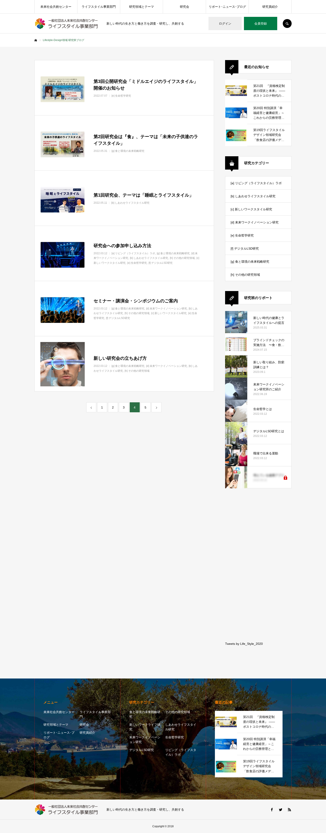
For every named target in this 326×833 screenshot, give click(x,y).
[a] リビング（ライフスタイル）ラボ (256, 183)
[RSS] (289, 809)
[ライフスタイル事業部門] (67, 23)
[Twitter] (280, 809)
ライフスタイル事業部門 (99, 6)
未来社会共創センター (55, 6)
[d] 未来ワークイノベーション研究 (255, 222)
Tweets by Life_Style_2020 (244, 643)
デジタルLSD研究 (141, 750)
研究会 (184, 6)
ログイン (225, 23)
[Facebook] (271, 809)
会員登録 (260, 23)
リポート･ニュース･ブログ (227, 6)
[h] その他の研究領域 (245, 274)
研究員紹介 (270, 6)
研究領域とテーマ (141, 6)
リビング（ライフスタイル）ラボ (180, 752)
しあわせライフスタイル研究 (180, 727)
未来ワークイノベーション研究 (144, 739)
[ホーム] (35, 40)
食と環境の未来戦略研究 (144, 714)
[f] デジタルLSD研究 (245, 248)
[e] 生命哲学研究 (242, 235)
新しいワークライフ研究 (144, 727)
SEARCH (287, 23)
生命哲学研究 (174, 737)
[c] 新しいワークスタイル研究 (251, 209)
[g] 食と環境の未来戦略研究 (250, 261)
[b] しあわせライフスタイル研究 (253, 196)
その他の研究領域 (177, 712)
